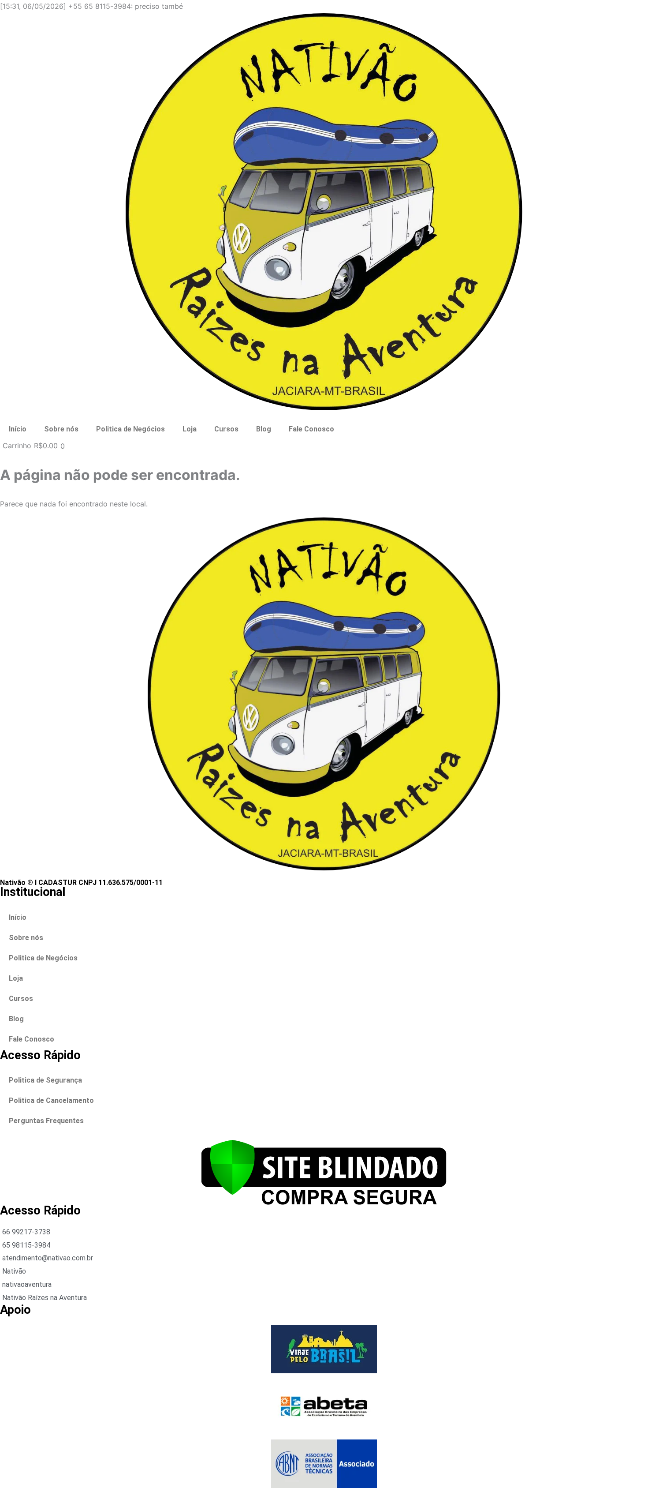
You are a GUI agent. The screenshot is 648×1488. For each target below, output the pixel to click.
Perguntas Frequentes (46, 1121)
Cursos (226, 429)
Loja (189, 429)
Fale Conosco (311, 429)
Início (17, 429)
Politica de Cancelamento (51, 1100)
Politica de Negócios (130, 429)
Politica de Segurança (45, 1080)
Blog (263, 429)
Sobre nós (61, 429)
